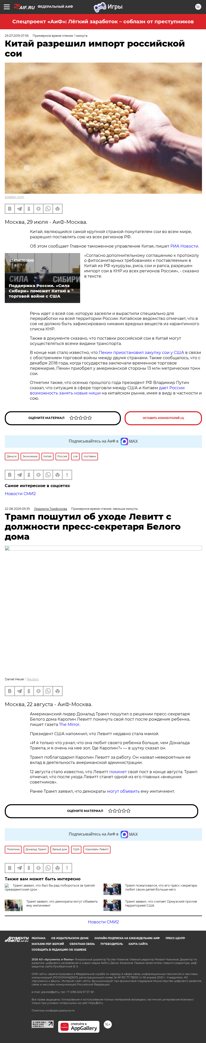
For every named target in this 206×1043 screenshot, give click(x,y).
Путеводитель (111, 944)
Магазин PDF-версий (48, 944)
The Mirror (69, 724)
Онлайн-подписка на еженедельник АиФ (127, 938)
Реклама (38, 938)
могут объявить (123, 791)
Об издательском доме (70, 938)
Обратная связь (82, 944)
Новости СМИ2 (20, 493)
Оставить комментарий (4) (163, 418)
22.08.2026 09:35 (17, 509)
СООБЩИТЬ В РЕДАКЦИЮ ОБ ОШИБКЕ (59, 949)
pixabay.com (14, 197)
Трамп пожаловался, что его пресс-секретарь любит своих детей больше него (161, 887)
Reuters (33, 679)
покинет (118, 771)
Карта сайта (138, 944)
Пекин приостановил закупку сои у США (141, 352)
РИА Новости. (184, 246)
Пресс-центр (175, 938)
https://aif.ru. (96, 1003)
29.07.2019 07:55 (17, 36)
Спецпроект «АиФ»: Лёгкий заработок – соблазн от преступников (103, 22)
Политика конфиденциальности (53, 1010)
